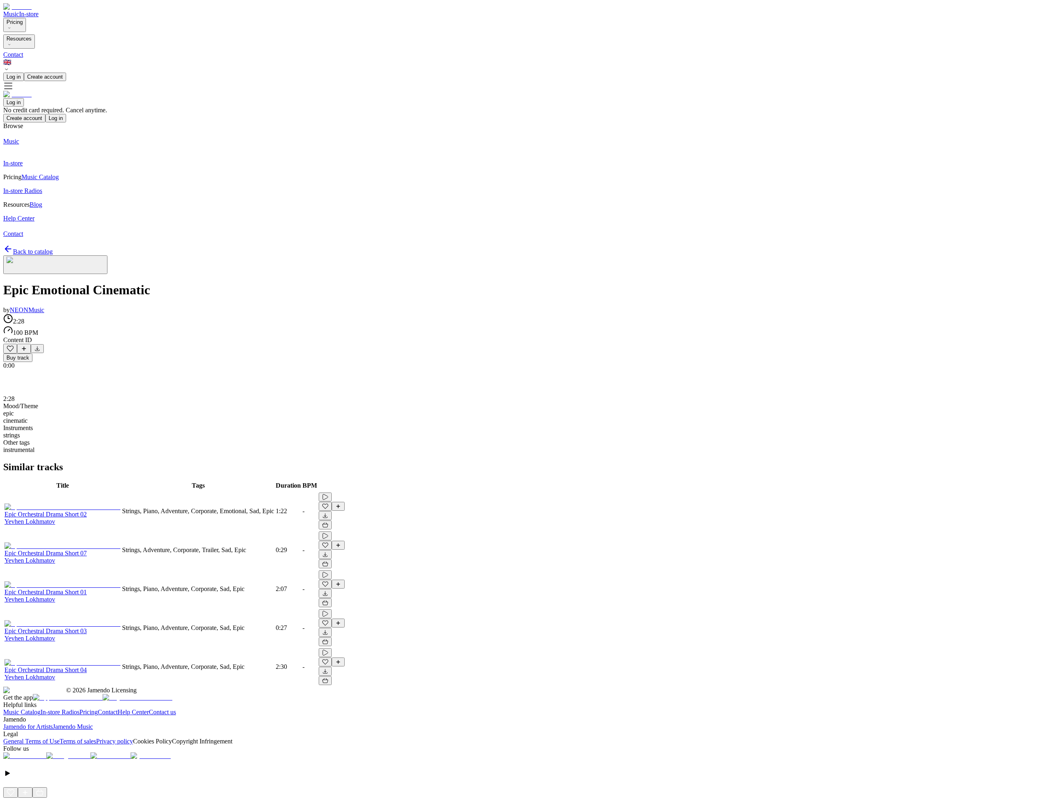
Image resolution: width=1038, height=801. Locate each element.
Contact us (162, 712)
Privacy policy (114, 741)
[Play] (55, 264)
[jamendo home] (17, 6)
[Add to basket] (325, 524)
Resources (19, 39)
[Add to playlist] (24, 348)
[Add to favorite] (10, 348)
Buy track (17, 358)
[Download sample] (37, 348)
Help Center (133, 712)
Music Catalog (22, 712)
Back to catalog (33, 251)
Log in (13, 77)
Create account (45, 77)
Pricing (14, 22)
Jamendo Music (73, 726)
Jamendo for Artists (28, 726)
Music (11, 14)
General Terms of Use (31, 741)
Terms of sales (78, 741)
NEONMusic (27, 309)
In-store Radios (60, 712)
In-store (29, 14)
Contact (13, 54)
